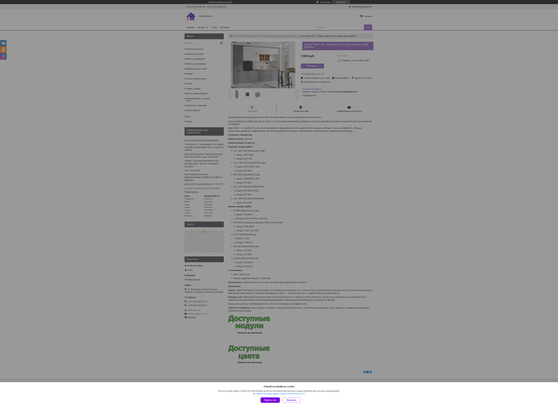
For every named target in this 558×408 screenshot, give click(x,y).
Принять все (270, 400)
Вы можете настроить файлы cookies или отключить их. (278, 394)
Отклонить (292, 400)
